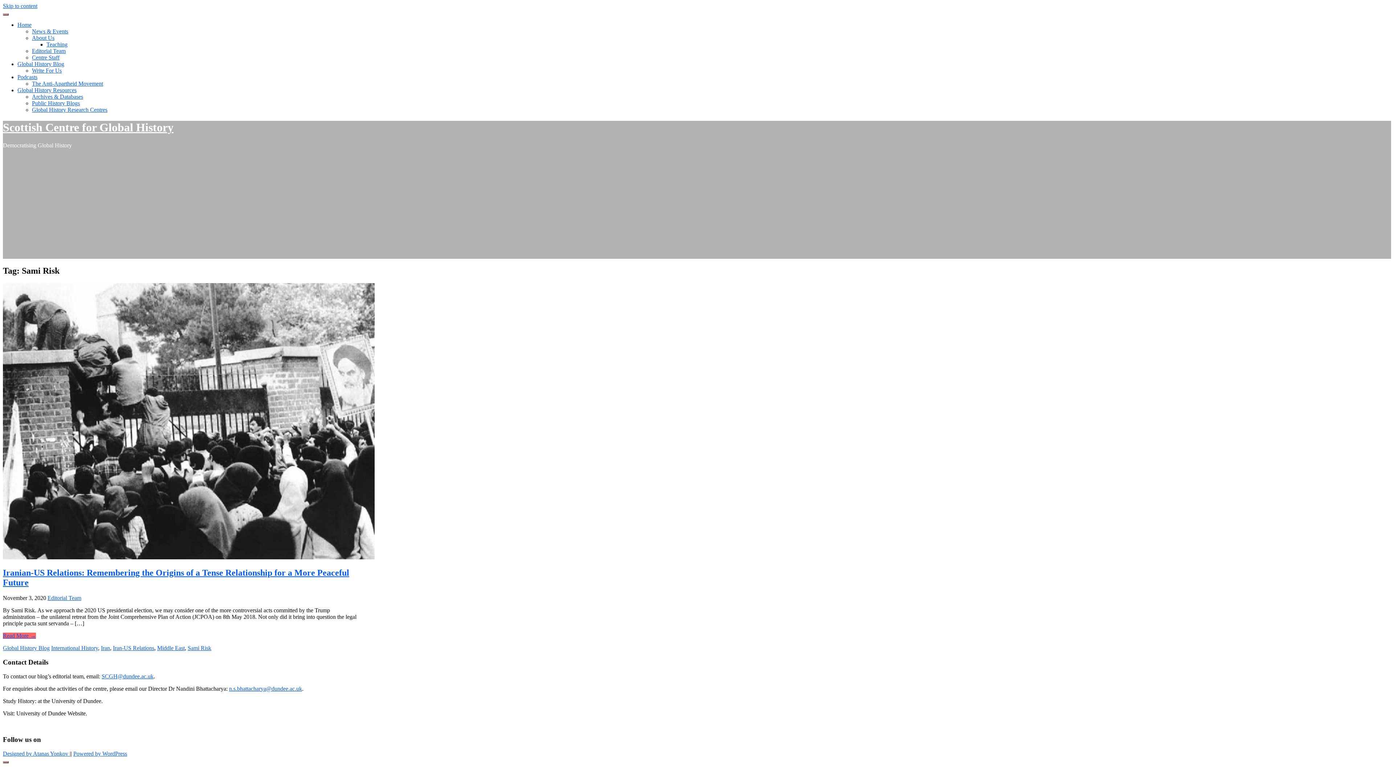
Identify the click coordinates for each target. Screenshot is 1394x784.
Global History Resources (47, 90)
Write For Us (47, 71)
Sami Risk (199, 648)
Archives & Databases (57, 97)
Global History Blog (40, 64)
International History (74, 648)
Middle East (171, 648)
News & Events (50, 31)
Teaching (57, 44)
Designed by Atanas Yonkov (36, 754)
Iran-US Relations (133, 648)
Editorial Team (49, 51)
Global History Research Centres (69, 110)
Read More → (19, 636)
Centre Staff (46, 57)
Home (24, 25)
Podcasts (27, 77)
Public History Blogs (56, 103)
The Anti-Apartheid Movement (67, 84)
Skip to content (20, 6)
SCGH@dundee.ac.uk (128, 676)
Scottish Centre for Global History (88, 127)
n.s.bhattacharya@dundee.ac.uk (265, 689)
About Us (43, 38)
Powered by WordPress (100, 754)
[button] (6, 14)
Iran (105, 648)
